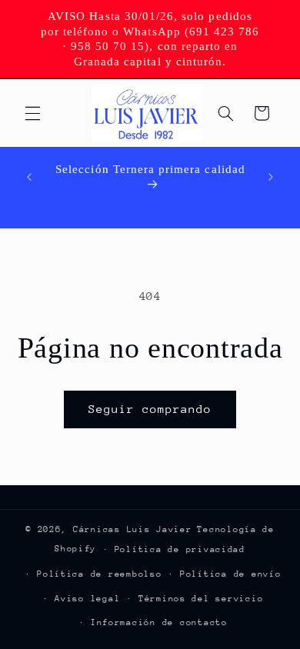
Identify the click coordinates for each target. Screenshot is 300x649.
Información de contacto (159, 622)
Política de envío (231, 574)
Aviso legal (87, 599)
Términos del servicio (200, 599)
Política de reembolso (99, 574)
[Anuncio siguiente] (271, 177)
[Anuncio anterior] (29, 177)
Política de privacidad (180, 549)
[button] (32, 113)
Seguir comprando (150, 408)
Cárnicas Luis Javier (132, 529)
